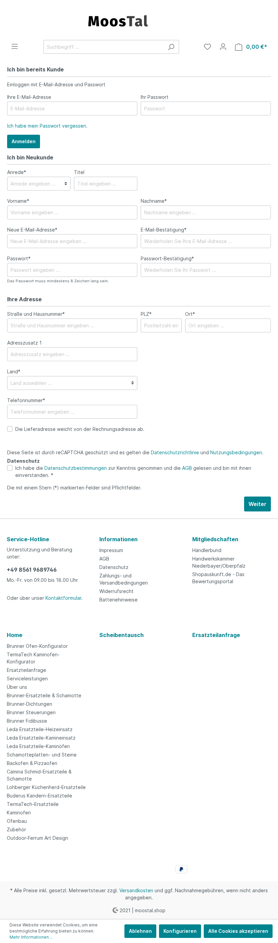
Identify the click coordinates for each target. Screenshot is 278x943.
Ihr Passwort (154, 97)
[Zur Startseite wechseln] (139, 20)
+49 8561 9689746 (32, 569)
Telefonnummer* (26, 400)
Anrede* (16, 172)
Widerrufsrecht (116, 591)
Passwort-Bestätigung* (167, 258)
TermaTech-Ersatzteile (33, 804)
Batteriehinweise (118, 599)
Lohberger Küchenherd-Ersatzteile (46, 787)
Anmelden (24, 141)
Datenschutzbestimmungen (75, 468)
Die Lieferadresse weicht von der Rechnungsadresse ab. (79, 429)
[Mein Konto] (223, 46)
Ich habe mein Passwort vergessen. (47, 126)
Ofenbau (17, 821)
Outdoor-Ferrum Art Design (37, 838)
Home (14, 635)
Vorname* (18, 201)
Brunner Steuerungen (31, 712)
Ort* (190, 314)
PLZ (146, 314)
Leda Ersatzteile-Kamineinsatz (41, 738)
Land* (13, 371)
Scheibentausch (121, 635)
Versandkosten (136, 890)
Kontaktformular (63, 598)
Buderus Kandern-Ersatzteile (39, 795)
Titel (79, 172)
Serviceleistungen (27, 678)
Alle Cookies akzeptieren (238, 931)
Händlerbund (206, 550)
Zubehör (16, 829)
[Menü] (14, 46)
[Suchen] (171, 47)
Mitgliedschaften (215, 539)
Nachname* (154, 201)
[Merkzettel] (207, 46)
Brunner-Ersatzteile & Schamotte (44, 695)
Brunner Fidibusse (27, 721)
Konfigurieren (180, 931)
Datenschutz (113, 567)
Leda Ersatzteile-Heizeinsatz (40, 729)
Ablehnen (140, 931)
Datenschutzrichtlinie (175, 452)
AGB (187, 468)
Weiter (257, 504)
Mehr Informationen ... (31, 937)
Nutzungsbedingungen (236, 452)
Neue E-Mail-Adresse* (32, 230)
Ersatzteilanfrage (26, 670)
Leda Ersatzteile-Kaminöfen (38, 746)
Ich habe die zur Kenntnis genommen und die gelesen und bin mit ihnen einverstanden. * (133, 471)
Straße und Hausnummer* (36, 314)
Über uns (17, 687)
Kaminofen (19, 812)
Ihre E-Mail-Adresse (29, 97)
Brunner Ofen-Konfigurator (37, 646)
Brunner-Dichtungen (29, 704)
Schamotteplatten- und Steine (42, 755)
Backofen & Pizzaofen (32, 763)
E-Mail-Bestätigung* (163, 230)
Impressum (111, 550)
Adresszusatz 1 (24, 343)
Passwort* (19, 258)
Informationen (118, 539)
